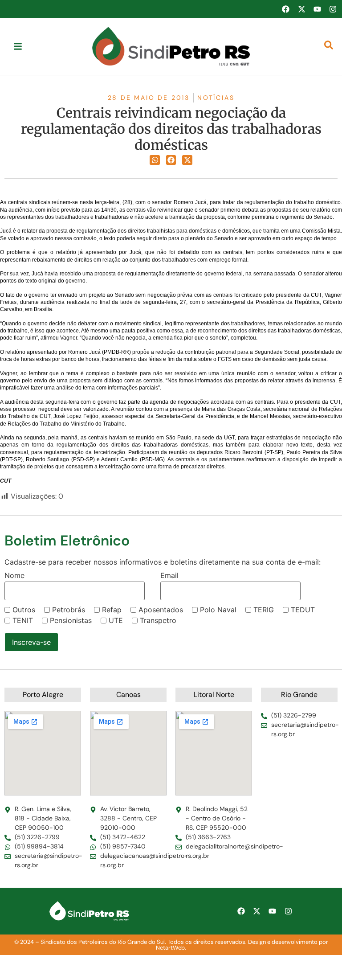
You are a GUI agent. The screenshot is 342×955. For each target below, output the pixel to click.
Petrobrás (68, 609)
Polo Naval (218, 609)
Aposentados (160, 609)
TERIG (263, 609)
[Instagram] (333, 8)
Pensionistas (71, 620)
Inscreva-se (31, 642)
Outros (23, 609)
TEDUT (303, 609)
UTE (116, 620)
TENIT (22, 620)
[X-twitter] (301, 8)
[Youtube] (317, 8)
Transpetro (158, 620)
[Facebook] (285, 8)
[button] (155, 160)
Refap (112, 609)
